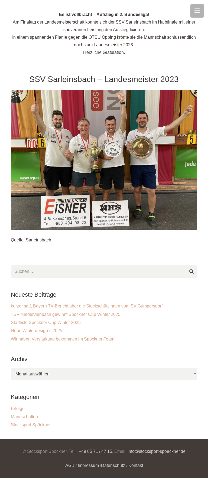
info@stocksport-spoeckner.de (157, 451)
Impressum (88, 465)
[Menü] (197, 11)
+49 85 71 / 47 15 (95, 451)
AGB (69, 465)
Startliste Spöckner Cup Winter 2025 (46, 322)
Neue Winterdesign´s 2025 (36, 330)
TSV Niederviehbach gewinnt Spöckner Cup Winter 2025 (66, 314)
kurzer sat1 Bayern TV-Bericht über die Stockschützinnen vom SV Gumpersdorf (86, 306)
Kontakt (135, 465)
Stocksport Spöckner (31, 425)
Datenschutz (113, 465)
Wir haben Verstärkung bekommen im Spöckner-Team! (63, 339)
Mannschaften (24, 416)
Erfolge (18, 408)
